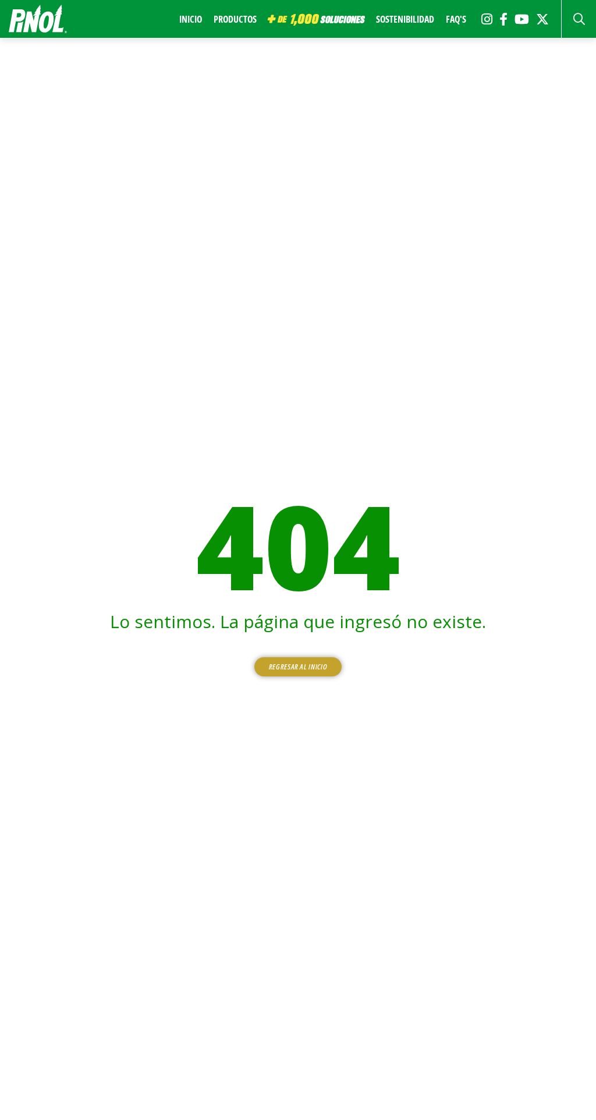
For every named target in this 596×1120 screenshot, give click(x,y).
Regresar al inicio (298, 666)
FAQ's (456, 19)
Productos (235, 19)
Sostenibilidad (405, 19)
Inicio (190, 19)
